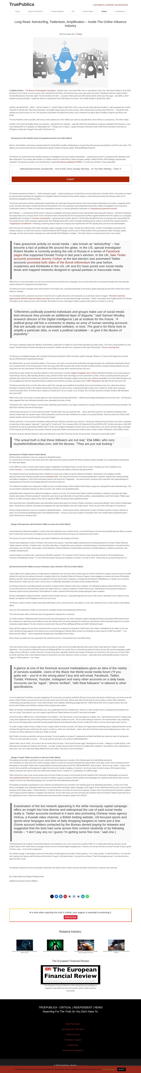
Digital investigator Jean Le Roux (84, 373)
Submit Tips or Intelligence (72, 1050)
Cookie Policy (72, 1045)
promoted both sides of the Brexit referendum (58, 262)
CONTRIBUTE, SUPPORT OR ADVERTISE (110, 5)
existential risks (52, 477)
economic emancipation (41, 218)
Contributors (119, 11)
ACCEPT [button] (121, 1069)
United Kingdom (57, 11)
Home (17, 11)
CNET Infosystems (93, 381)
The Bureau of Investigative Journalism (40, 90)
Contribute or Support (72, 1040)
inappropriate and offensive (20, 224)
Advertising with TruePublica (73, 1029)
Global (104, 11)
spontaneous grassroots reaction (104, 209)
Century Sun (82, 1065)
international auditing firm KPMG (69, 162)
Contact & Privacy (73, 1034)
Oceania (18, 469)
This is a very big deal (110, 347)
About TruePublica (35, 11)
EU (73, 11)
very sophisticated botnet (19, 778)
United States (88, 11)
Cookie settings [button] (109, 1069)
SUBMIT (70, 179)
